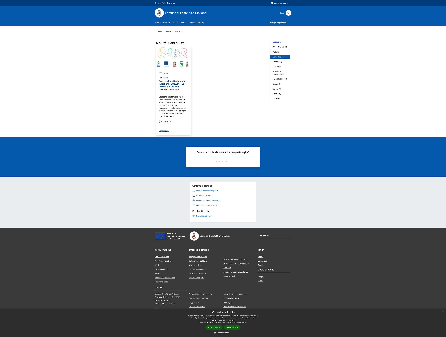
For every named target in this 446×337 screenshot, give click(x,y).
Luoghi (260, 276)
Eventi (260, 280)
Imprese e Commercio (197, 269)
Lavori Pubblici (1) (280, 79)
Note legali (227, 302)
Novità (168, 31)
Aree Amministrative (163, 260)
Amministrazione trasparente (235, 294)
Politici (157, 273)
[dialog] (223, 323)
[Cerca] (288, 13)
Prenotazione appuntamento (200, 294)
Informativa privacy (231, 298)
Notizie (260, 256)
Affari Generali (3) (280, 47)
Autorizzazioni (229, 276)
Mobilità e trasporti (196, 277)
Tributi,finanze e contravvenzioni (236, 263)
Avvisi (166, 73)
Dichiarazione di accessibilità (234, 306)
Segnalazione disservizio (198, 298)
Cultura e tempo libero (198, 260)
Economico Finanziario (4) (278, 73)
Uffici (157, 265)
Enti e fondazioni (161, 269)
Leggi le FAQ (194, 302)
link (245, 323)
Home (159, 31)
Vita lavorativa (195, 265)
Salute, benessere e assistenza (235, 271)
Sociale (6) (277, 93)
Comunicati (262, 260)
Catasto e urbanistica (197, 273)
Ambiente (227, 267)
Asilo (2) (276, 51)
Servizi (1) (277, 88)
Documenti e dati (161, 281)
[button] (223, 332)
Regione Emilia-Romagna (165, 3)
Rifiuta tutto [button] (232, 327)
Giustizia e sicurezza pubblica (234, 259)
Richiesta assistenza (197, 306)
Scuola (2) (276, 84)
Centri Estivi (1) (279, 56)
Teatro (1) (276, 98)
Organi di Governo (162, 256)
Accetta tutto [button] (214, 327)
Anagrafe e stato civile (198, 256)
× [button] (443, 311)
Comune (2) (277, 61)
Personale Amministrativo (165, 277)
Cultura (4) (277, 66)
